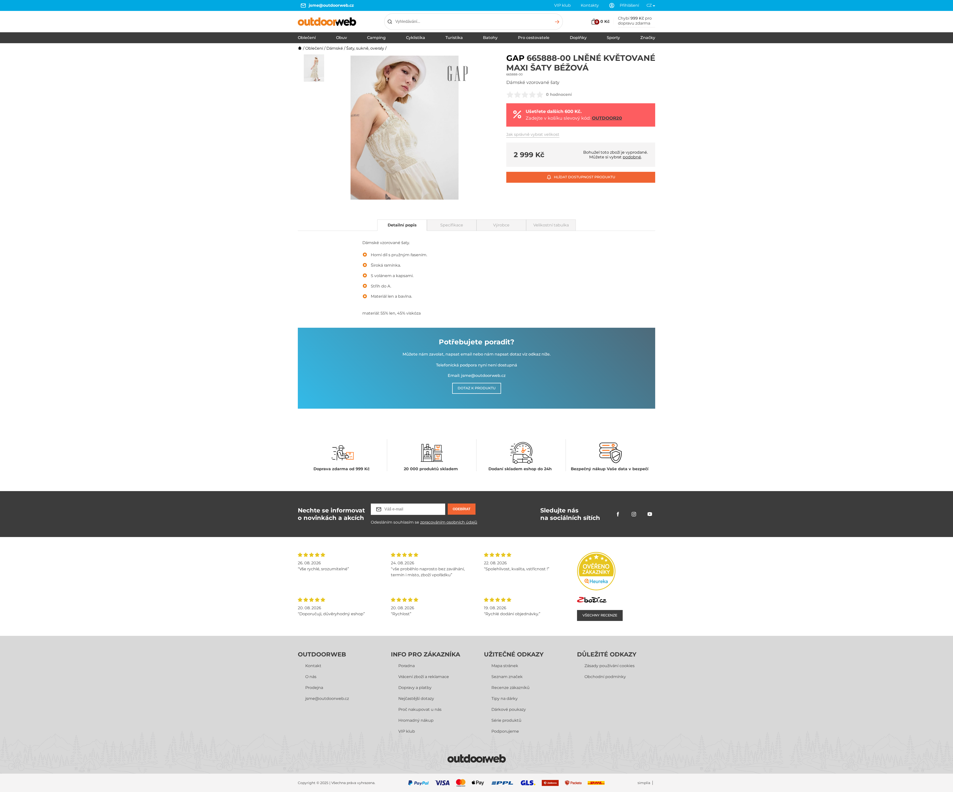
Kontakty (590, 5)
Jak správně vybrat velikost (532, 134)
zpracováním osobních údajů (448, 522)
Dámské (334, 48)
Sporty (613, 37)
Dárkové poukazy (508, 709)
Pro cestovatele (533, 37)
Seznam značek (507, 676)
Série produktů (506, 720)
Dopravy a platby (415, 687)
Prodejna (314, 687)
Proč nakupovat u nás (420, 709)
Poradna (406, 665)
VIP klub (562, 5)
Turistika (454, 37)
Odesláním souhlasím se (424, 522)
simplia (644, 783)
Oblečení (307, 37)
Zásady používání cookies (609, 665)
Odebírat (462, 509)
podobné (632, 157)
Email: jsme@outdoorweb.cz (477, 375)
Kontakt (313, 665)
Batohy (490, 37)
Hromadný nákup (416, 720)
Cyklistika (415, 37)
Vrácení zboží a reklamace (423, 676)
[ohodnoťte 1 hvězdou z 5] (510, 94)
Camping (376, 37)
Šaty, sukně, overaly (365, 48)
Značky (647, 37)
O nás (310, 676)
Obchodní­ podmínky (605, 676)
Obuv (341, 37)
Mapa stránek (504, 665)
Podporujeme (505, 731)
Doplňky (578, 37)
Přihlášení (629, 5)
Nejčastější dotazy (416, 698)
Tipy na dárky (504, 698)
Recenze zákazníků (510, 687)
